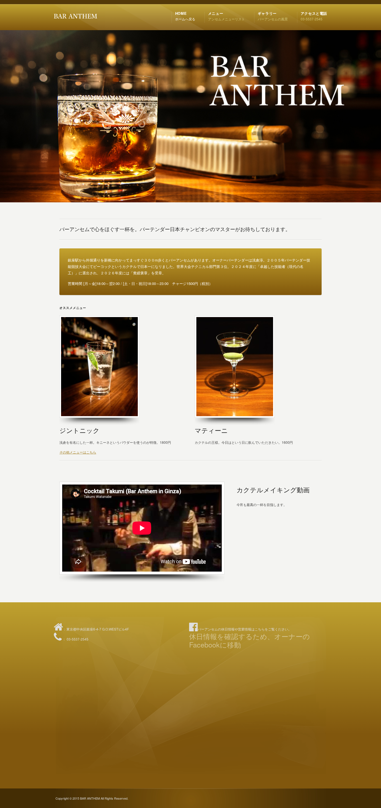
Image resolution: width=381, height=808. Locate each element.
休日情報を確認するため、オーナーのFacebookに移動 (249, 640)
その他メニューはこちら (77, 452)
